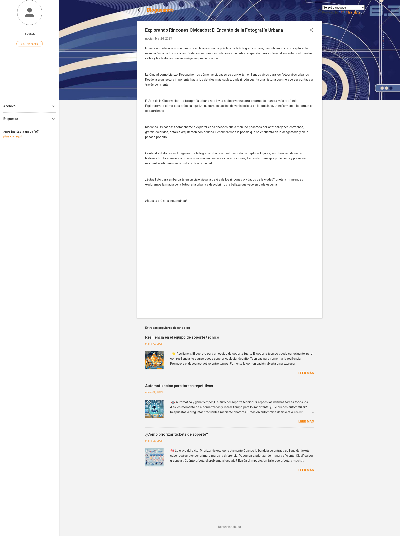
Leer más (306, 373)
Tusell (30, 33)
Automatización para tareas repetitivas (179, 386)
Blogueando (160, 10)
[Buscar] (319, 11)
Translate (354, 12)
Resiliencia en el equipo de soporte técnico (182, 337)
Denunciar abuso (229, 527)
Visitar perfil (29, 43)
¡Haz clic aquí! (12, 136)
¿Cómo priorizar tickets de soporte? (176, 434)
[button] (311, 30)
